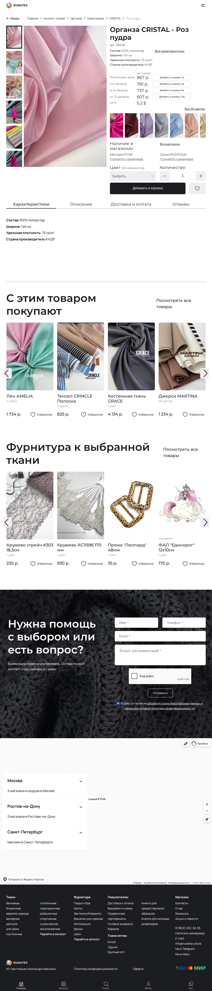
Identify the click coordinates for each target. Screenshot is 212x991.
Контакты (181, 903)
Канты (78, 908)
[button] (7, 373)
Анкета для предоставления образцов (152, 908)
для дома (12, 929)
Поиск (106, 988)
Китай (112, 942)
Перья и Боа (82, 903)
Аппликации (82, 924)
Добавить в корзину (148, 188)
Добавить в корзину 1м (172, 77)
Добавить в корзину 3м (172, 84)
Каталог (64, 988)
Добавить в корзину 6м (172, 90)
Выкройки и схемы (120, 908)
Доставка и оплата (121, 903)
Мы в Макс (182, 954)
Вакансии (182, 913)
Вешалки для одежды (88, 919)
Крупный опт (116, 952)
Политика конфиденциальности (96, 969)
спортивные (48, 919)
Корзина (113, 929)
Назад (15, 18)
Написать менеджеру (190, 933)
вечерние (12, 919)
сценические (49, 924)
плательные (48, 903)
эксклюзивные (50, 929)
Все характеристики (169, 51)
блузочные (13, 908)
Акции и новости (186, 919)
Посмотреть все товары (173, 303)
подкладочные (50, 908)
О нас (179, 908)
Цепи (77, 934)
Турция (112, 947)
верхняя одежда (17, 913)
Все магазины (170, 144)
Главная (21, 988)
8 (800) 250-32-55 (187, 928)
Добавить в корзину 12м (172, 96)
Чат (191, 988)
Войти (148, 988)
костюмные (14, 934)
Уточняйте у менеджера (126, 159)
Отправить (160, 693)
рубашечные (48, 913)
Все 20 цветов (195, 109)
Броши (78, 929)
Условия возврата (120, 924)
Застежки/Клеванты (87, 913)
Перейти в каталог (53, 934)
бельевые (12, 903)
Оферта (138, 969)
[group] (30, 369)
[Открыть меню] (203, 5)
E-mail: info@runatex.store (188, 940)
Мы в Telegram (185, 949)
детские (11, 924)
